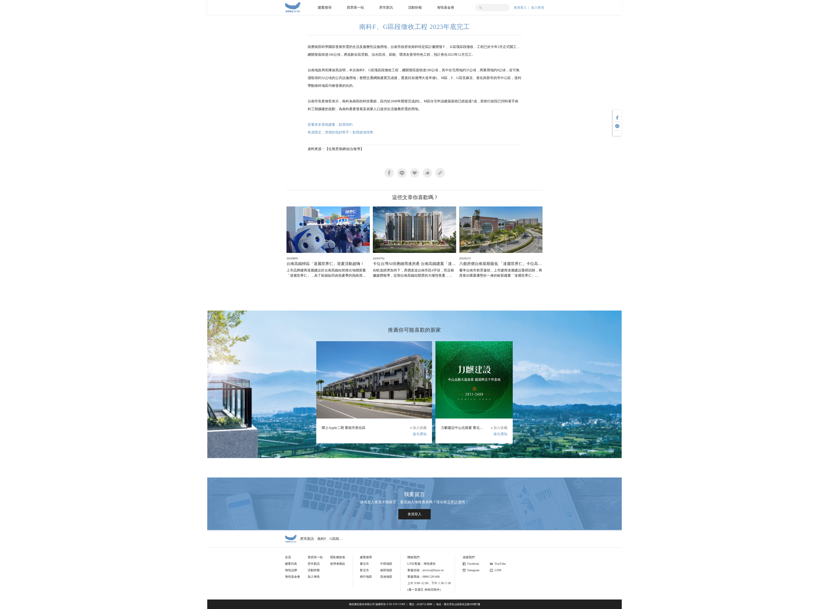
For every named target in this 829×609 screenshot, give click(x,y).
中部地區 (386, 563)
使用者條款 (337, 563)
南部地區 (386, 570)
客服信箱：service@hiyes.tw (425, 570)
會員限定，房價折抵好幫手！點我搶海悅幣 (340, 132)
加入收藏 (420, 428)
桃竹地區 (366, 576)
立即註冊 (454, 502)
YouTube (500, 563)
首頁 (288, 557)
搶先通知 (420, 434)
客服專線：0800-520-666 (423, 576)
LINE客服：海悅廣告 (421, 563)
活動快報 (415, 7)
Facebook (473, 563)
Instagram (473, 570)
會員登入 (520, 7)
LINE (498, 570)
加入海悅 (314, 576)
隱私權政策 (337, 557)
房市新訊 (386, 7)
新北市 (364, 570)
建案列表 (291, 563)
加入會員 (537, 7)
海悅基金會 (445, 7)
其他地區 (386, 576)
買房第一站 (355, 7)
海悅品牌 (291, 570)
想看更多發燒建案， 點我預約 (330, 124)
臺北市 (364, 563)
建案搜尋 (325, 7)
